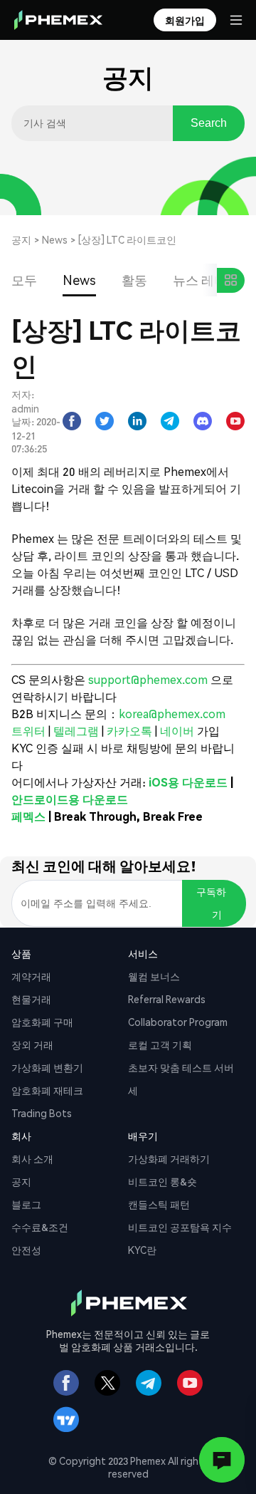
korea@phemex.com (172, 713)
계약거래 (31, 976)
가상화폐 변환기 (47, 1067)
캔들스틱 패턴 (159, 1204)
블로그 (26, 1204)
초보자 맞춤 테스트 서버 (181, 1067)
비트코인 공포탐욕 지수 (180, 1226)
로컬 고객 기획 (160, 1044)
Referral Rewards (167, 998)
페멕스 (28, 816)
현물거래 (31, 998)
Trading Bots (41, 1112)
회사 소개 (32, 1158)
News (55, 239)
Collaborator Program (178, 1021)
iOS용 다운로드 (188, 781)
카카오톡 (131, 730)
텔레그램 (77, 730)
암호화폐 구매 (42, 1021)
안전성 (26, 1249)
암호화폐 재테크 (47, 1090)
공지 (21, 239)
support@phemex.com (148, 679)
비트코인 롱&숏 (162, 1181)
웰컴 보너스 (154, 976)
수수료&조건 (39, 1226)
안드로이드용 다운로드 (69, 799)
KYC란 (142, 1249)
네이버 (177, 730)
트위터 (29, 730)
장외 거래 (32, 1044)
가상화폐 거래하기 (169, 1158)
